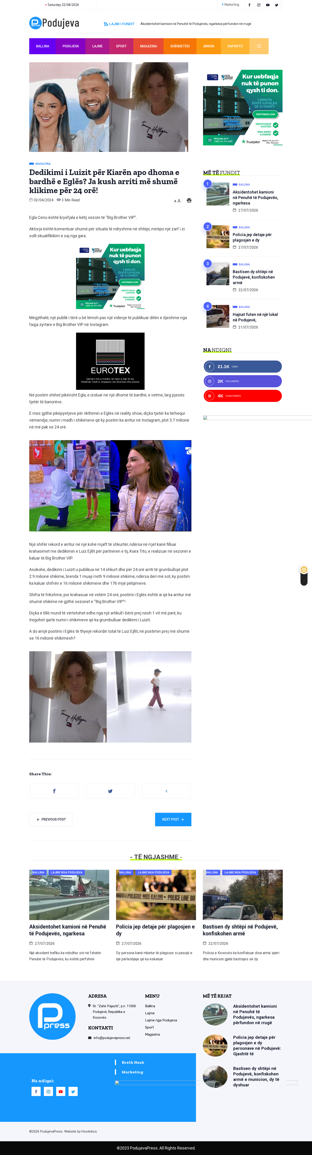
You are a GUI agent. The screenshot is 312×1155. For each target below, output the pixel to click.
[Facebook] (250, 5)
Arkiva (208, 46)
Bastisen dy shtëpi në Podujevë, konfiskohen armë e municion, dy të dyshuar (256, 1077)
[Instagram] (48, 1091)
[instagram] (260, 5)
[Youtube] (268, 5)
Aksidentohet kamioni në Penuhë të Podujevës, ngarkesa (255, 197)
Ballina (42, 46)
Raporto (235, 46)
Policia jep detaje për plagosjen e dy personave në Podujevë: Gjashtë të (257, 1045)
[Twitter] (277, 5)
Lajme (97, 46)
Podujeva (71, 46)
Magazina (148, 46)
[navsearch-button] (259, 46)
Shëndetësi (180, 46)
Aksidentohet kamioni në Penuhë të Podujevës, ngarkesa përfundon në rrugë (195, 24)
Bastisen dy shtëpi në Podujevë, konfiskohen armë (254, 277)
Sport (121, 46)
